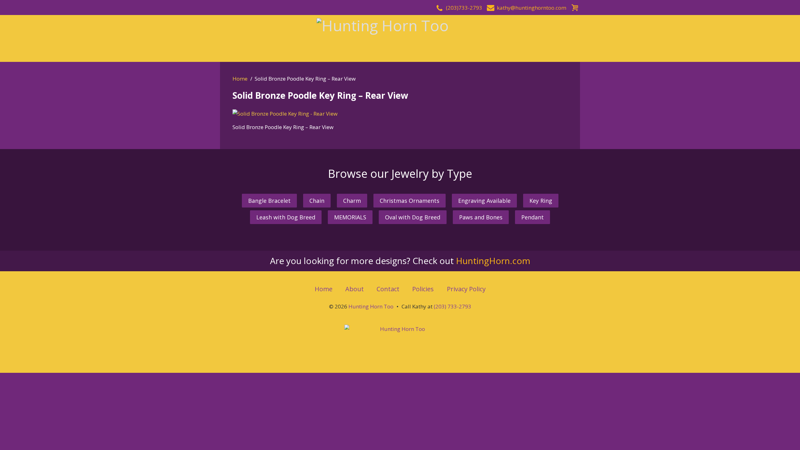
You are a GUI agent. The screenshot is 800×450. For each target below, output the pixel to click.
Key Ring (540, 200)
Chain (316, 200)
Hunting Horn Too (370, 306)
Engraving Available (484, 200)
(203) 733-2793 (452, 306)
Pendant (532, 217)
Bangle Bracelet (269, 200)
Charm (352, 200)
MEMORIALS (350, 217)
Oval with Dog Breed (412, 217)
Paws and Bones (480, 217)
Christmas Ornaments (409, 200)
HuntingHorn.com (493, 261)
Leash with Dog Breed (285, 217)
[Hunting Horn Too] (400, 37)
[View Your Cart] (574, 6)
